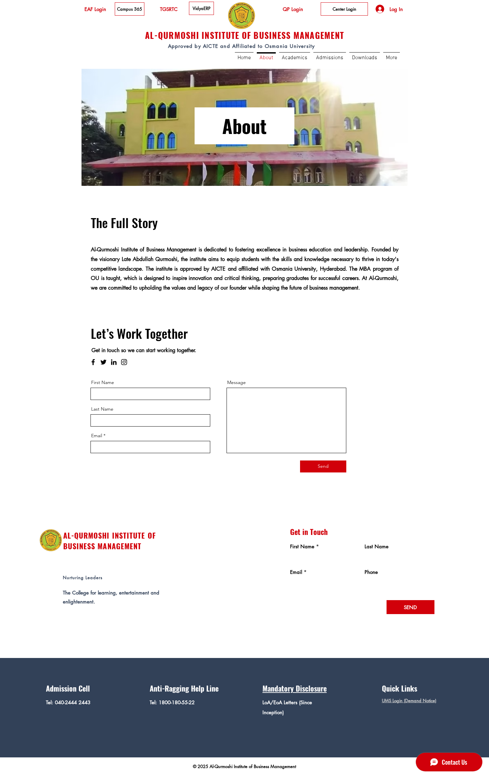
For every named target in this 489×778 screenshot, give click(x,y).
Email (96, 435)
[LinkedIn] (114, 362)
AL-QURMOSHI (172, 35)
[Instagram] (124, 362)
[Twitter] (103, 362)
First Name (102, 382)
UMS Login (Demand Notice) (409, 701)
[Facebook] (93, 362)
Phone (371, 572)
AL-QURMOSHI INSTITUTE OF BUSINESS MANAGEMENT (109, 540)
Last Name (102, 409)
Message (236, 382)
